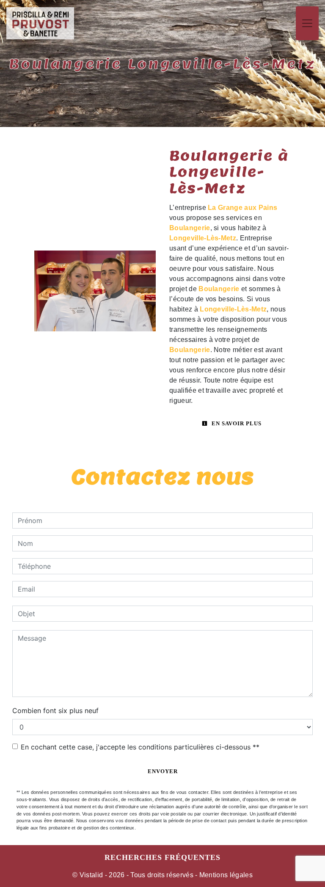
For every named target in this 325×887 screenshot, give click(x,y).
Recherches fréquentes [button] (162, 857)
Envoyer (163, 771)
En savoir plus (236, 423)
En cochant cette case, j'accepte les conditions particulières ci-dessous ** (140, 747)
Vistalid (91, 875)
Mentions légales (225, 875)
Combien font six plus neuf (55, 710)
